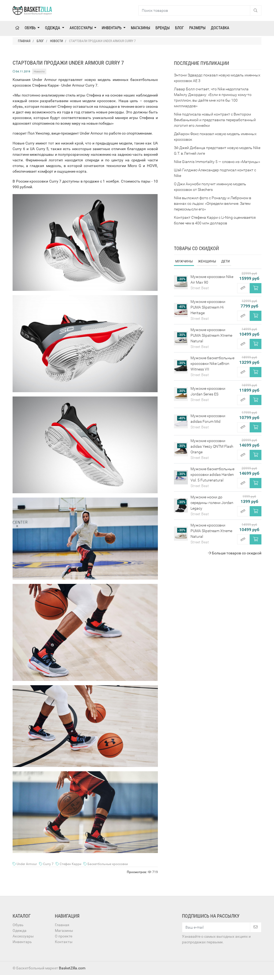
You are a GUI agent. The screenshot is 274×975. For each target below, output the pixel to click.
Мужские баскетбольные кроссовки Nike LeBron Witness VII (212, 363)
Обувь (30, 27)
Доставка (220, 27)
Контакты (64, 942)
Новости (39, 71)
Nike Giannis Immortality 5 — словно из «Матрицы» (217, 162)
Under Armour (27, 864)
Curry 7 (48, 864)
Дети (225, 261)
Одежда (53, 27)
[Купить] (255, 288)
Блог (179, 27)
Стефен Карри (70, 864)
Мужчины (184, 261)
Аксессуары (81, 27)
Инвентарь (112, 27)
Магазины (140, 27)
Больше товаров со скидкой (236, 553)
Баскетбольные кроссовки (107, 864)
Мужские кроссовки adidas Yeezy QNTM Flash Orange (212, 446)
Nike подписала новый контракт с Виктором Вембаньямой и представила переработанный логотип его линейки (215, 120)
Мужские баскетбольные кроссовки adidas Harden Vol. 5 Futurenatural (212, 474)
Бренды (162, 27)
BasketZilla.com (72, 968)
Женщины (207, 261)
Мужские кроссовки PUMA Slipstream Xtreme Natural (211, 335)
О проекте (63, 936)
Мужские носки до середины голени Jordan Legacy (212, 502)
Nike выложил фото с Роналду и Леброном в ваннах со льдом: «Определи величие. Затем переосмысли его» (212, 203)
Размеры (197, 27)
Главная (62, 925)
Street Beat (200, 288)
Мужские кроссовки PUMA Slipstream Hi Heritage (208, 307)
